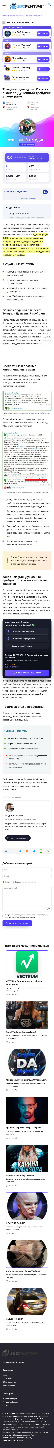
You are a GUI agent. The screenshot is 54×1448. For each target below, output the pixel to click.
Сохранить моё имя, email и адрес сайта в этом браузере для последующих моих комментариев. (27, 916)
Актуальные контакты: (20, 214)
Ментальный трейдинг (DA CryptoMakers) (26, 1080)
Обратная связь (9, 1382)
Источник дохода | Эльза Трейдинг (23, 1271)
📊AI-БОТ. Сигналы (21, 32)
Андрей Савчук (11, 104)
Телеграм (44, 33)
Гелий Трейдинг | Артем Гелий (21, 1032)
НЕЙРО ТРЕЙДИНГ (15, 1223)
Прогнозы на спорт (20, 77)
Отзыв (7, 882)
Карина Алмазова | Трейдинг (20, 1175)
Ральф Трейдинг (14, 1319)
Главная (6, 16)
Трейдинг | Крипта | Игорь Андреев (23, 1128)
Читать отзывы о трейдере (28, 673)
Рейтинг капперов (17, 16)
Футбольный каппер (21, 67)
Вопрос (18, 882)
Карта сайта (7, 1379)
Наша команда (9, 1385)
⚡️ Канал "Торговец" (21, 45)
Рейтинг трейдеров (10, 1402)
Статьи (5, 1406)
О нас (5, 1375)
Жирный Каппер (19, 58)
